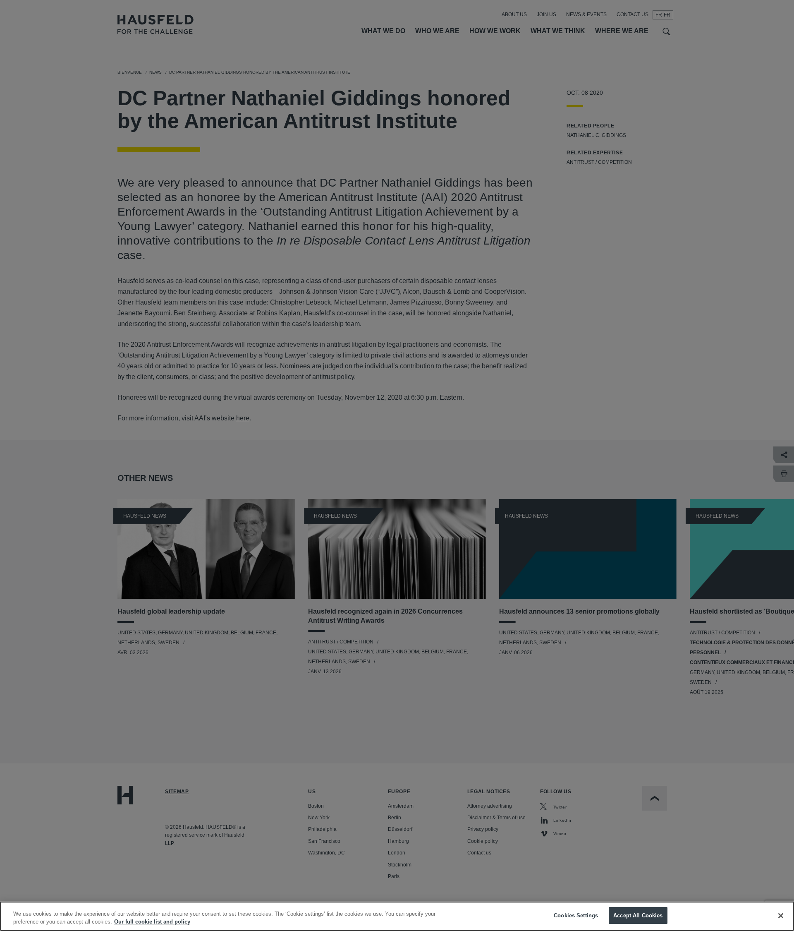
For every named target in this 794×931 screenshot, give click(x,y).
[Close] (781, 916)
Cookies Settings (576, 915)
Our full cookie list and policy (152, 922)
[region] (397, 916)
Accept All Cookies (637, 915)
